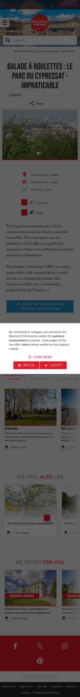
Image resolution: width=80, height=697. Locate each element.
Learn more (42, 357)
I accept (55, 365)
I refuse (28, 365)
